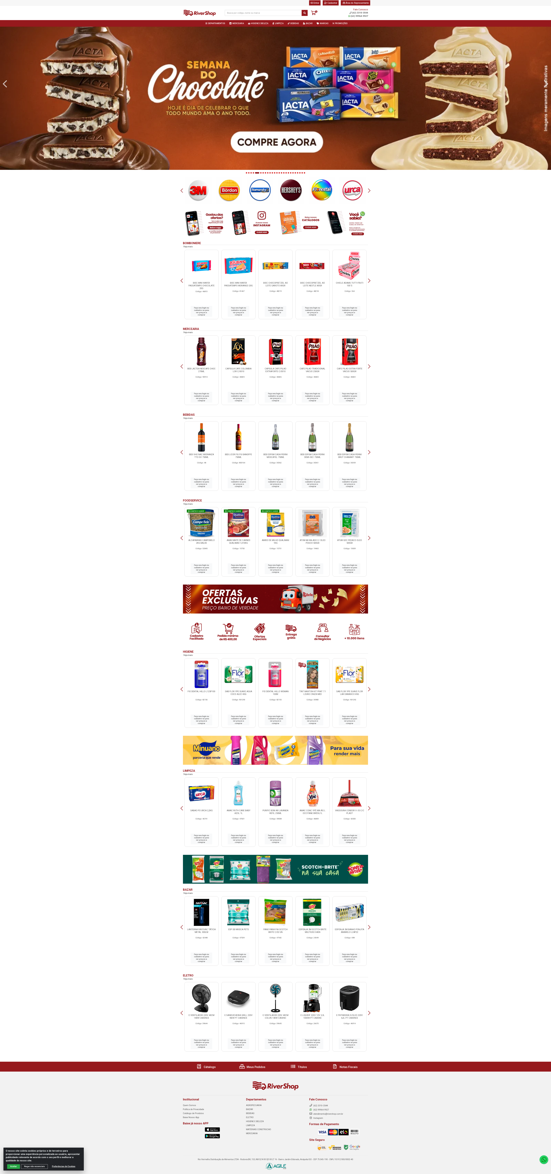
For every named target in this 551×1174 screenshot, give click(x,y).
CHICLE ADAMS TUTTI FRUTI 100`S (349, 284)
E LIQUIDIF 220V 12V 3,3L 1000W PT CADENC (313, 1016)
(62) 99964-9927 (359, 16)
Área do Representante (357, 3)
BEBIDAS (250, 1113)
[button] (246, 173)
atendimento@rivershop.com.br (328, 1114)
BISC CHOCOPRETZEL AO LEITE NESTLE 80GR (312, 284)
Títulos (302, 1067)
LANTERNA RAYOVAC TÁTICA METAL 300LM (201, 930)
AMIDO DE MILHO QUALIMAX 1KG (275, 541)
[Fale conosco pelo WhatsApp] (544, 1159)
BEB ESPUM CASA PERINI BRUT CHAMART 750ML (349, 455)
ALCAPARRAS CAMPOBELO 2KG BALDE (201, 541)
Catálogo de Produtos (193, 1113)
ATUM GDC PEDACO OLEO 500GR (349, 541)
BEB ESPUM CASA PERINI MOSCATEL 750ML (275, 455)
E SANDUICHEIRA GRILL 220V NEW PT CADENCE (239, 1016)
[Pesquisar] (305, 13)
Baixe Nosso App (191, 1117)
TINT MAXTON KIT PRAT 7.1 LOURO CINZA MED (312, 692)
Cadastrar (332, 3)
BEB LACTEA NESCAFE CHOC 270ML (201, 370)
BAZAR (249, 1109)
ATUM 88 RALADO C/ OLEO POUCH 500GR (312, 541)
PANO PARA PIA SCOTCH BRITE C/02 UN (275, 930)
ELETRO (250, 1117)
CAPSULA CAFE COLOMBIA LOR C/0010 (238, 370)
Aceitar (13, 1166)
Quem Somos (189, 1105)
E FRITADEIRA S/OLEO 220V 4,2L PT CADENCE (349, 1016)
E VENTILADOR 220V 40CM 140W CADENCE (201, 1016)
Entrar (316, 3)
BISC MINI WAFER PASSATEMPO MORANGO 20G (238, 284)
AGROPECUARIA (254, 1105)
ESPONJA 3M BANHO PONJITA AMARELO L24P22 (349, 930)
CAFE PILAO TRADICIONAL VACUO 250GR (312, 370)
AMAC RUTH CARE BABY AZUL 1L (238, 812)
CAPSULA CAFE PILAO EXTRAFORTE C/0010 (275, 370)
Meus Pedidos (255, 1067)
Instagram (318, 1118)
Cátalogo (209, 1067)
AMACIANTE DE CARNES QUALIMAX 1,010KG (238, 541)
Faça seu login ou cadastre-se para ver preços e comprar (201, 311)
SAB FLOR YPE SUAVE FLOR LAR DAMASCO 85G (349, 692)
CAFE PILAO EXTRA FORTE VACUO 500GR (349, 370)
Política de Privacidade (193, 1109)
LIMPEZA (250, 1125)
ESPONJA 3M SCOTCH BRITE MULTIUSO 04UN (312, 930)
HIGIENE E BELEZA (255, 1121)
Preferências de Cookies (63, 1166)
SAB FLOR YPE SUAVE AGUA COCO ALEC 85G (238, 692)
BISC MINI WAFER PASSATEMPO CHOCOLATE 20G (202, 286)
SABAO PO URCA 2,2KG (201, 810)
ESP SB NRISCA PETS (238, 929)
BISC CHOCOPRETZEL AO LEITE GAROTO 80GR (275, 284)
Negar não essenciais (34, 1166)
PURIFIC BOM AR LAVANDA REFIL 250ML (275, 812)
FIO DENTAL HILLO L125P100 (201, 691)
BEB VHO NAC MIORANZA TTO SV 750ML (201, 455)
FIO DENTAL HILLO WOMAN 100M (275, 692)
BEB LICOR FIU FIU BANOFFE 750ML (238, 455)
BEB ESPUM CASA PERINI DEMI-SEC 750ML (312, 455)
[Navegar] (5, 84)
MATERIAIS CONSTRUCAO (258, 1129)
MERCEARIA (252, 1133)
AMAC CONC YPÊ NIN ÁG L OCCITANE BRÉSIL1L (312, 812)
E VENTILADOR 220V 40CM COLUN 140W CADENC (275, 1016)
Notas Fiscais (348, 1067)
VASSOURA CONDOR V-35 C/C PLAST (349, 812)
